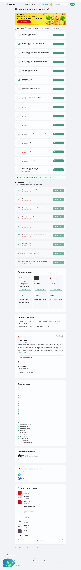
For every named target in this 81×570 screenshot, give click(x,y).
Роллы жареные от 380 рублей (29, 198)
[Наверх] (77, 567)
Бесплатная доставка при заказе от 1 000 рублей (33, 43)
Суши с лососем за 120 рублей (29, 189)
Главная (17, 547)
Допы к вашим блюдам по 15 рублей (31, 88)
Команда (33, 557)
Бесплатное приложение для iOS (30, 160)
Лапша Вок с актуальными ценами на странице (33, 124)
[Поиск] (68, 4)
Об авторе (20, 459)
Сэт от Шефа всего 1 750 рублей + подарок (32, 207)
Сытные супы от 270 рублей (29, 34)
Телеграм (23, 474)
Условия (58, 557)
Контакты (33, 562)
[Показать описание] (63, 219)
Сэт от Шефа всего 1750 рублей (30, 216)
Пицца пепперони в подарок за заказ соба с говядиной (35, 261)
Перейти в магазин (22, 352)
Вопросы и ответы (60, 562)
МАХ (22, 478)
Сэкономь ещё (45, 4)
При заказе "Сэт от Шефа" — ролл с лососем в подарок (35, 133)
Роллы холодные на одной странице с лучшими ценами (35, 52)
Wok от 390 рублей (26, 243)
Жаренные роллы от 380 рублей (30, 70)
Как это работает (60, 560)
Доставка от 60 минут (27, 79)
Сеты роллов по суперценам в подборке (31, 97)
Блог (39, 4)
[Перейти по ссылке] (40, 19)
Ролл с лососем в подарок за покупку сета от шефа (34, 234)
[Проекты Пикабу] (17, 4)
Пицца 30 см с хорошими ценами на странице (33, 142)
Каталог (26, 4)
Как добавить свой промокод (38, 560)
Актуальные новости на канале (29, 225)
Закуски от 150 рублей (27, 151)
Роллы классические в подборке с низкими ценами (34, 61)
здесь (51, 177)
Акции (33, 4)
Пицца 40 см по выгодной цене (29, 115)
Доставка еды (23, 547)
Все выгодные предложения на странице (32, 106)
